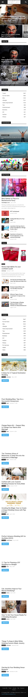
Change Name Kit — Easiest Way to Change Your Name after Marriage (13, 427)
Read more (5, 380)
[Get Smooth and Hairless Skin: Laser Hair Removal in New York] (5, 281)
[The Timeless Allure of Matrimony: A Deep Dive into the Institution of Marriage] (14, 445)
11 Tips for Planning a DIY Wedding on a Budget (11, 563)
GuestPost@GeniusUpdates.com (9, 694)
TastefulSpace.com (6, 202)
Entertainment (5, 135)
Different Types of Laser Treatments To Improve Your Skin (17, 296)
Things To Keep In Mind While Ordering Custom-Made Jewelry (13, 642)
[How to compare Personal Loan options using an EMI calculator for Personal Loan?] (14, 14)
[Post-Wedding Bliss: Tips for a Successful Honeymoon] (14, 391)
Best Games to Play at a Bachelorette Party (10, 199)
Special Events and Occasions (7, 195)
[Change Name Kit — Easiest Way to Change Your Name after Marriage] (14, 417)
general (3, 14)
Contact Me (4, 688)
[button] (2, 2)
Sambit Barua (9, 540)
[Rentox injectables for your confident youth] (14, 256)
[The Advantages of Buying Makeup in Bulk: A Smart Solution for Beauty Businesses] (5, 304)
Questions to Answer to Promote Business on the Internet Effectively (16, 236)
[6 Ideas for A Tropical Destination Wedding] (14, 364)
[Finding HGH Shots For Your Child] (5, 220)
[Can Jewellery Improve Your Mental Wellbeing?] (14, 580)
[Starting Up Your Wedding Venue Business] (14, 659)
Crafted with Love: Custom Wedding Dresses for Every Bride (13, 483)
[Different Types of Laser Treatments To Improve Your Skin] (5, 296)
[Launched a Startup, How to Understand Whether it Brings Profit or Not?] (5, 228)
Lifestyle (14, 688)
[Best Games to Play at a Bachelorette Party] (14, 188)
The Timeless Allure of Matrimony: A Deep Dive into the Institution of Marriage (13, 455)
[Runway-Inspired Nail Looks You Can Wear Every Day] (5, 288)
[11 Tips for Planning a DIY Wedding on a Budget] (14, 554)
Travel (3, 32)
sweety (7, 485)
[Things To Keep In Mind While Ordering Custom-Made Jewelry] (14, 633)
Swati (7, 403)
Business (3, 671)
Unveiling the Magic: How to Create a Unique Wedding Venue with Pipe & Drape (14, 510)
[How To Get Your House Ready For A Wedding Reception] (14, 606)
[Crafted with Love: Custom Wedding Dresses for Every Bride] (14, 473)
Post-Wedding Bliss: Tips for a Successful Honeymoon (12, 400)
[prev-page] (3, 310)
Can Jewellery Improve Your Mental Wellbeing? (11, 590)
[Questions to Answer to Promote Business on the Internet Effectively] (5, 236)
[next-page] (5, 310)
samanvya (4, 270)
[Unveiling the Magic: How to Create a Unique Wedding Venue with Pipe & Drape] (14, 500)
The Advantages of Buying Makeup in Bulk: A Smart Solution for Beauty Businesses (18, 304)
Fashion (14, 689)
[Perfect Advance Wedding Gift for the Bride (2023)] (14, 528)
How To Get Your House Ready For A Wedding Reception (14, 616)
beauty (3, 264)
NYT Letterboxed (14, 211)
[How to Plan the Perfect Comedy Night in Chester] (11, 31)
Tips (18, 688)
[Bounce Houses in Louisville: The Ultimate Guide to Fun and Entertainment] (11, 164)
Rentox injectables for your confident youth (11, 268)
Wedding (3, 377)
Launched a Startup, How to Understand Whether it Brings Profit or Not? (17, 227)
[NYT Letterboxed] (5, 213)
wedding (3, 592)
